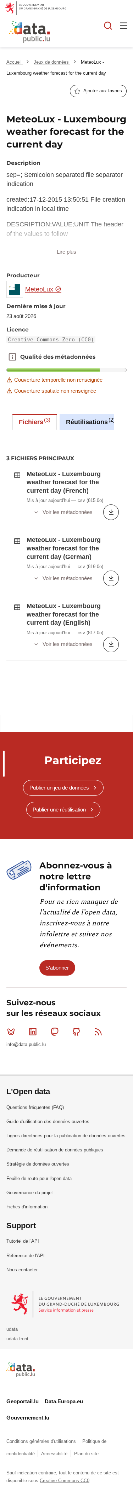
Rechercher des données (108, 25)
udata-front (17, 1338)
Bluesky (11, 1031)
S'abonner (57, 968)
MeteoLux (40, 289)
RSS (98, 1031)
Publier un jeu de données (59, 788)
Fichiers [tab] (34, 421)
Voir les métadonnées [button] (68, 512)
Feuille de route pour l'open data (39, 1178)
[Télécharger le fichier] (111, 512)
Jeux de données (52, 62)
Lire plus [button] (66, 252)
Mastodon (54, 1031)
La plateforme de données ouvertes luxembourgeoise (86, 32)
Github (76, 1031)
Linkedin (32, 1031)
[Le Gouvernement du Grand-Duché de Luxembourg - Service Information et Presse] (65, 1303)
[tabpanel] (66, 572)
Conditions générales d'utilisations (41, 1441)
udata (12, 1329)
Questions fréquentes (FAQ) (35, 1107)
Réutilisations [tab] (89, 421)
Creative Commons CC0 (64, 1480)
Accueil (14, 62)
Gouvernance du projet (29, 1192)
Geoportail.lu (22, 1401)
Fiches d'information (27, 1206)
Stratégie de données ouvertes (37, 1164)
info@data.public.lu (26, 1044)
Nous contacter (22, 1269)
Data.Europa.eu (64, 1401)
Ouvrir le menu (124, 25)
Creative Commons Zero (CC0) (51, 339)
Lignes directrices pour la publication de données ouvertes (66, 1135)
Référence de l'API (25, 1255)
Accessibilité (55, 1453)
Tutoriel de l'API (22, 1241)
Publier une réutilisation (59, 810)
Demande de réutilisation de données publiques (54, 1149)
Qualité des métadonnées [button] (12, 357)
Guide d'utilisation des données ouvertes (47, 1121)
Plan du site (86, 1453)
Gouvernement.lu (27, 1418)
